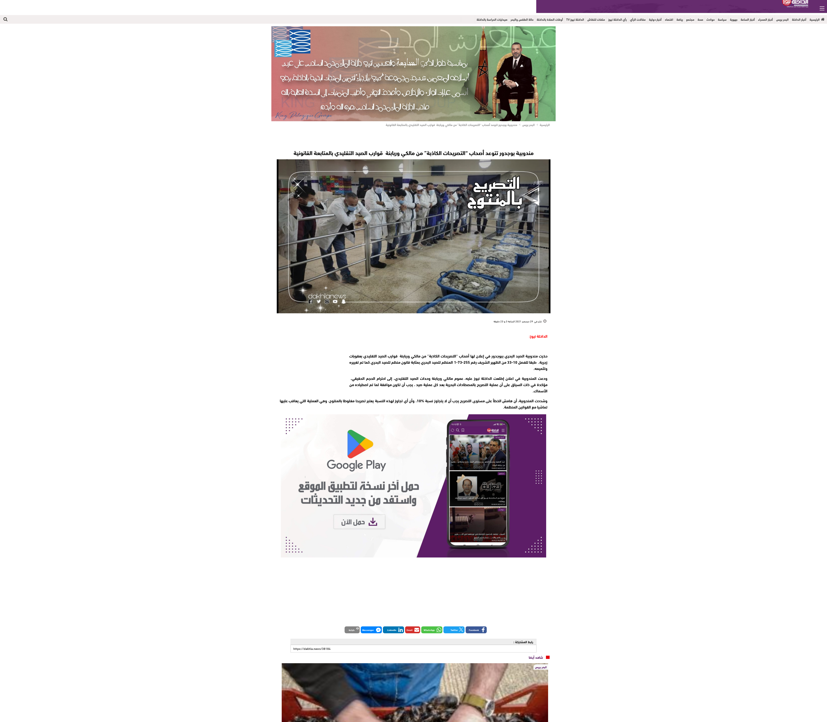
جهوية (733, 19)
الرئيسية (815, 19)
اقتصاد (669, 19)
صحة (700, 19)
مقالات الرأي (638, 19)
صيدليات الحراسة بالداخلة (492, 19)
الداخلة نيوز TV (575, 19)
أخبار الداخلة (799, 19)
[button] (476, 629)
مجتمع (690, 19)
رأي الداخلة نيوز (617, 19)
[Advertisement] (310, 360)
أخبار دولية (655, 19)
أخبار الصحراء (765, 19)
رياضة (679, 19)
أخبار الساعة (748, 19)
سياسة (722, 19)
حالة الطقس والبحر (522, 19)
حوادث (710, 19)
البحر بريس (782, 19)
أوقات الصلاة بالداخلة (550, 19)
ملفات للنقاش (596, 19)
